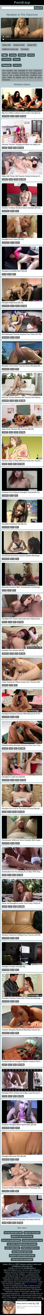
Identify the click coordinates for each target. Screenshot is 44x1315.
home (5, 1264)
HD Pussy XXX (8, 1295)
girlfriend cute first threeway (22, 1236)
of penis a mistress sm (30, 1248)
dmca (23, 1266)
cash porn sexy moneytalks (22, 1259)
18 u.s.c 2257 (14, 1264)
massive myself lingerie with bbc (22, 1256)
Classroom (6, 59)
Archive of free (31, 1295)
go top (29, 1266)
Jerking (31, 55)
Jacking (13, 55)
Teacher (17, 59)
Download (24, 49)
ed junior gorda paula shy (32, 1240)
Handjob (22, 55)
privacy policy (26, 1264)
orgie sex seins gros (32, 1233)
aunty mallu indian (12, 1248)
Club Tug (17, 65)
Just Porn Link (27, 1293)
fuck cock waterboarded (11, 1240)
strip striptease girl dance (22, 1252)
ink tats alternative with (13, 1233)
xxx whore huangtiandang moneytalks (22, 1244)
